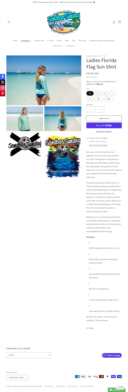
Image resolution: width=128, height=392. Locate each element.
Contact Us (118, 390)
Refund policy (49, 386)
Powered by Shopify (35, 386)
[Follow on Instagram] (2, 88)
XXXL (109, 99)
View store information (98, 145)
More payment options (104, 131)
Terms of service (73, 386)
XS (90, 93)
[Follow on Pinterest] (2, 93)
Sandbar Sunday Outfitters (20, 386)
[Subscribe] (48, 355)
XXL (98, 99)
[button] (9, 22)
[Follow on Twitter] (2, 82)
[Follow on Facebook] (2, 77)
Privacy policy (60, 386)
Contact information (87, 386)
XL (90, 99)
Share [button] (91, 328)
